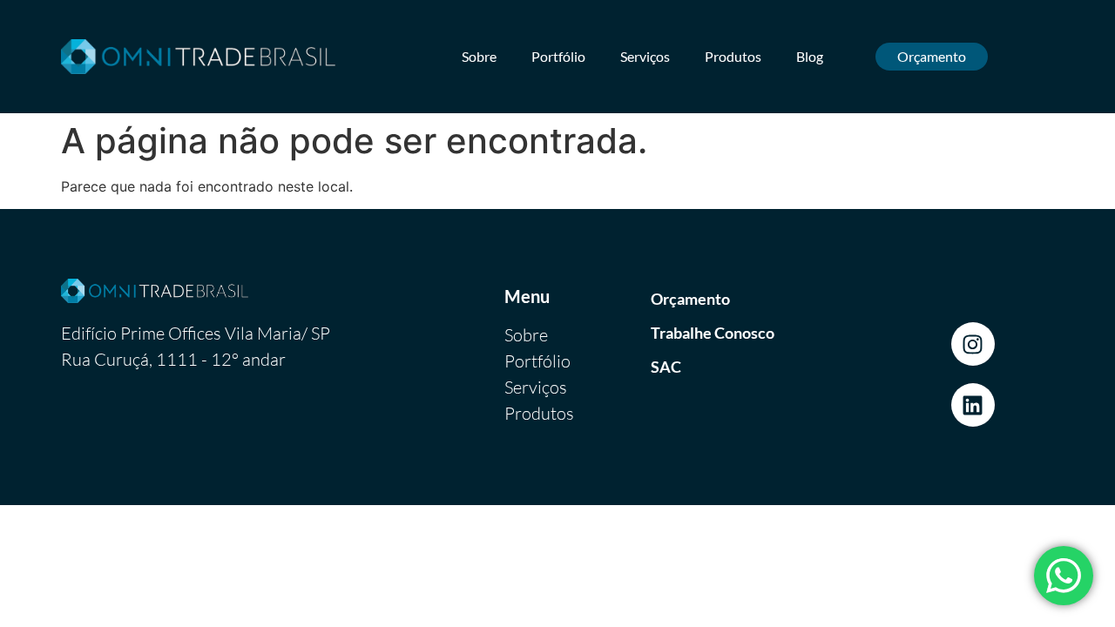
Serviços (645, 56)
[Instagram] (973, 344)
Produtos (733, 56)
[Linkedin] (973, 405)
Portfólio (558, 56)
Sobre (479, 56)
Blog (809, 56)
